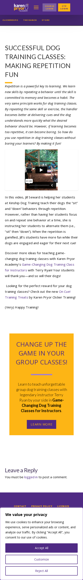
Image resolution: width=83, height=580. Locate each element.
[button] (36, 7)
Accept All (41, 548)
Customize (41, 559)
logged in (31, 477)
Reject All (41, 571)
